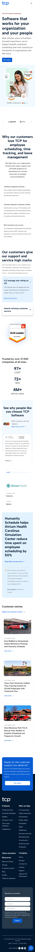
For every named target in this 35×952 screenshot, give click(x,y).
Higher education (25, 813)
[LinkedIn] (22, 948)
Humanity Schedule (9, 813)
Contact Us (23, 864)
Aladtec (4, 817)
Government (23, 817)
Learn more (7, 651)
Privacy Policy (23, 943)
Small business (24, 844)
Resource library (7, 861)
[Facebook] (19, 948)
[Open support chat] (31, 948)
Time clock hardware (6, 825)
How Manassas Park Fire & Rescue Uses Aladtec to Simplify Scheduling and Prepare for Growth (15, 732)
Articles (4, 865)
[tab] (5, 472)
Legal (9, 943)
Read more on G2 (18, 426)
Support (21, 870)
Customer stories (8, 868)
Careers (21, 867)
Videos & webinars (8, 878)
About (21, 857)
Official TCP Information (23, 875)
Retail (21, 827)
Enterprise (22, 847)
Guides (4, 875)
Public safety (23, 820)
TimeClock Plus (7, 810)
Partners (22, 860)
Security (15, 943)
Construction (23, 840)
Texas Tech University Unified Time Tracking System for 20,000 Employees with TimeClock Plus (17, 687)
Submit (17, 920)
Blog (3, 872)
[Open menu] (31, 3)
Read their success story (14, 561)
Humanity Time (7, 820)
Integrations (6, 829)
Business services (25, 833)
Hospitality (22, 823)
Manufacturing (24, 837)
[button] (7, 60)
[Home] (6, 799)
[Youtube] (25, 948)
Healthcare (22, 830)
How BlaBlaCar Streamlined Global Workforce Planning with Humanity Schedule (16, 644)
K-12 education (24, 810)
